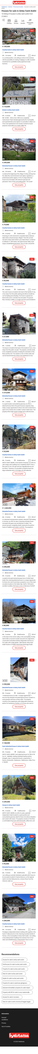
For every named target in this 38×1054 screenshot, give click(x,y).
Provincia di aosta (18, 7)
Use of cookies (6, 1026)
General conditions (5, 1018)
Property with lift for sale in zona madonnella (16, 992)
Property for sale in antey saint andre (14, 969)
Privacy (4, 1023)
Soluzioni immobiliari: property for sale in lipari (16, 987)
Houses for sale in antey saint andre (13, 959)
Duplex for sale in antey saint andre (13, 978)
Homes (10, 7)
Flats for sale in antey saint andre (13, 973)
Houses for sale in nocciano (11, 997)
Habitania (4, 7)
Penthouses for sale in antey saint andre (15, 964)
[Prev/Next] (4, 36)
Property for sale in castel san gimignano (15, 983)
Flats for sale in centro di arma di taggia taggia (16, 1001)
